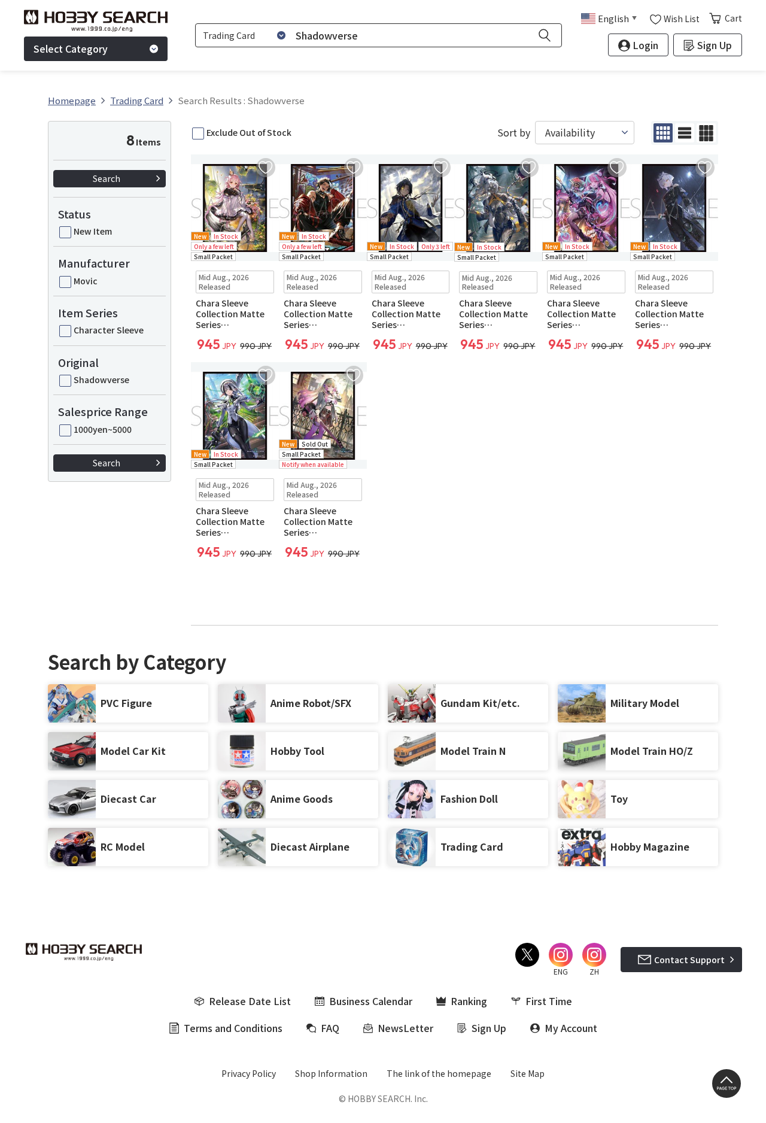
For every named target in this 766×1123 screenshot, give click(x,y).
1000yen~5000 (103, 429)
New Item (93, 231)
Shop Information (331, 1073)
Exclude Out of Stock (248, 132)
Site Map (527, 1073)
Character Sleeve (109, 329)
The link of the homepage (439, 1073)
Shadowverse (101, 379)
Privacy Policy (248, 1073)
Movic (86, 280)
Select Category (71, 48)
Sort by (513, 132)
